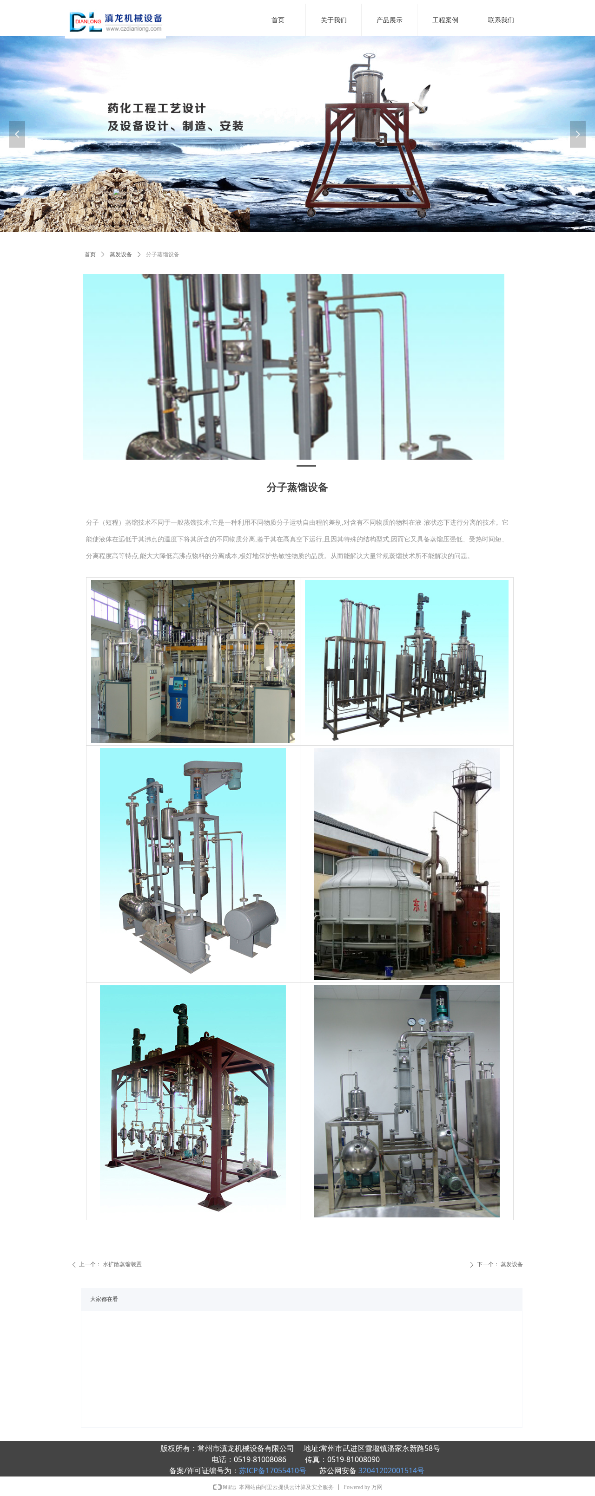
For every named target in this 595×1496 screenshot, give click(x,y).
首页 (90, 254)
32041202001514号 (391, 1470)
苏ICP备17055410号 (273, 1470)
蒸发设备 (121, 254)
